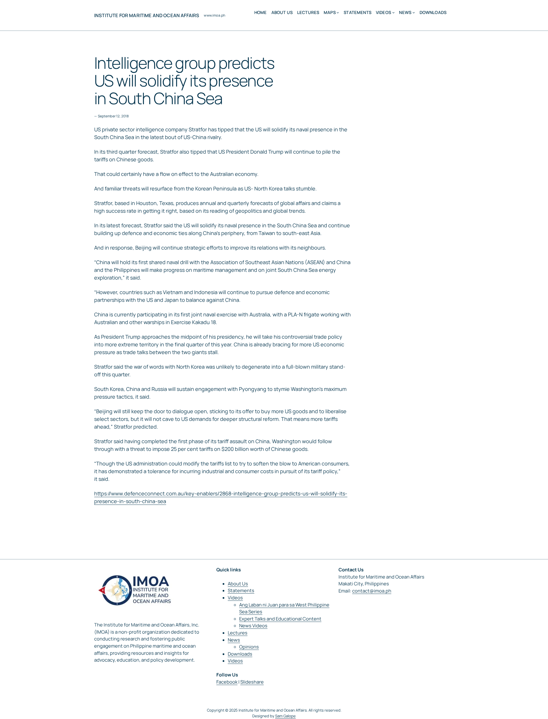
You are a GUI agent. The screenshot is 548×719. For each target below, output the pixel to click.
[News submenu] (413, 12)
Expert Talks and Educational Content (280, 619)
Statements (241, 590)
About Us (238, 584)
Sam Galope (285, 715)
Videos (235, 598)
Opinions (249, 647)
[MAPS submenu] (338, 12)
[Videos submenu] (393, 12)
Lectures (237, 633)
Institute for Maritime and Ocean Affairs (146, 15)
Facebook (226, 682)
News (234, 640)
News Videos (253, 625)
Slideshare (252, 682)
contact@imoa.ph (371, 591)
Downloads (240, 654)
